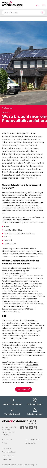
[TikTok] (35, 427)
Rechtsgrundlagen (9, 452)
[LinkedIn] (31, 427)
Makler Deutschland (32, 439)
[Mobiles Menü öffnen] (43, 5)
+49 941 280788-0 (8, 433)
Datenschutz (6, 460)
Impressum (6, 448)
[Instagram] (26, 427)
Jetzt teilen (22, 389)
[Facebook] (22, 427)
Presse (4, 443)
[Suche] (42, 12)
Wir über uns (7, 439)
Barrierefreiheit (7, 456)
